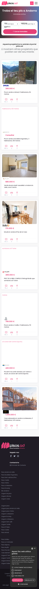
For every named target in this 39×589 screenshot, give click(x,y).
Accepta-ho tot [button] (17, 580)
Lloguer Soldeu (6, 563)
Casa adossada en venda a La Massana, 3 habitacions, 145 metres (18, 419)
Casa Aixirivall (5, 553)
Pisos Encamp (5, 488)
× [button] (34, 548)
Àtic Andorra (5, 491)
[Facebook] (11, 456)
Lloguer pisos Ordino (7, 511)
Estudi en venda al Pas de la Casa (15, 232)
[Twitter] (14, 456)
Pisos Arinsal (5, 532)
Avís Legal (6, 585)
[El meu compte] (32, 3)
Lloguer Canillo (6, 524)
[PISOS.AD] (9, 3)
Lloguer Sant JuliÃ (7, 522)
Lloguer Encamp (6, 516)
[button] (23, 584)
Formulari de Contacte (18, 465)
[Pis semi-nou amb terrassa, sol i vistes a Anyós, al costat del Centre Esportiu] (19, 352)
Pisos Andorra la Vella (8, 472)
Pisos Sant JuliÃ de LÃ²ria (8, 477)
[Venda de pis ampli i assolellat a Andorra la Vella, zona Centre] (19, 165)
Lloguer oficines (6, 496)
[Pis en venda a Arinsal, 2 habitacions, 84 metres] (19, 72)
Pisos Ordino (5, 483)
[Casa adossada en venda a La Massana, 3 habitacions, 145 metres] (19, 398)
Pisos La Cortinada (7, 542)
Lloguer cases (5, 499)
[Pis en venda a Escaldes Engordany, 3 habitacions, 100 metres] (19, 119)
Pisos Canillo (5, 480)
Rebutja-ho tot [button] (30, 580)
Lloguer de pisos (6, 493)
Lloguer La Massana (7, 514)
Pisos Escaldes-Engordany (9, 475)
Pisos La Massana (6, 485)
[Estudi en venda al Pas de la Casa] (19, 212)
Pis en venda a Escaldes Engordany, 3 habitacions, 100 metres (16, 140)
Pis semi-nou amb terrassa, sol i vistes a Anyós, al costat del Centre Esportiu (17, 373)
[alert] (23, 566)
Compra (7, 573)
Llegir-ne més (15, 564)
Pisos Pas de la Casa (7, 550)
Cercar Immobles (20, 31)
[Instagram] (18, 456)
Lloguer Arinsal (5, 561)
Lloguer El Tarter (6, 555)
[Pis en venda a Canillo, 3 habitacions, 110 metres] (19, 305)
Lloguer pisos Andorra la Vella (10, 508)
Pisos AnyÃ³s (5, 547)
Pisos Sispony (5, 545)
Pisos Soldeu (5, 539)
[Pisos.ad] (13, 445)
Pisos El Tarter (5, 527)
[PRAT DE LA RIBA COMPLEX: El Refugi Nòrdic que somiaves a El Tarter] (19, 259)
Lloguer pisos (5, 506)
